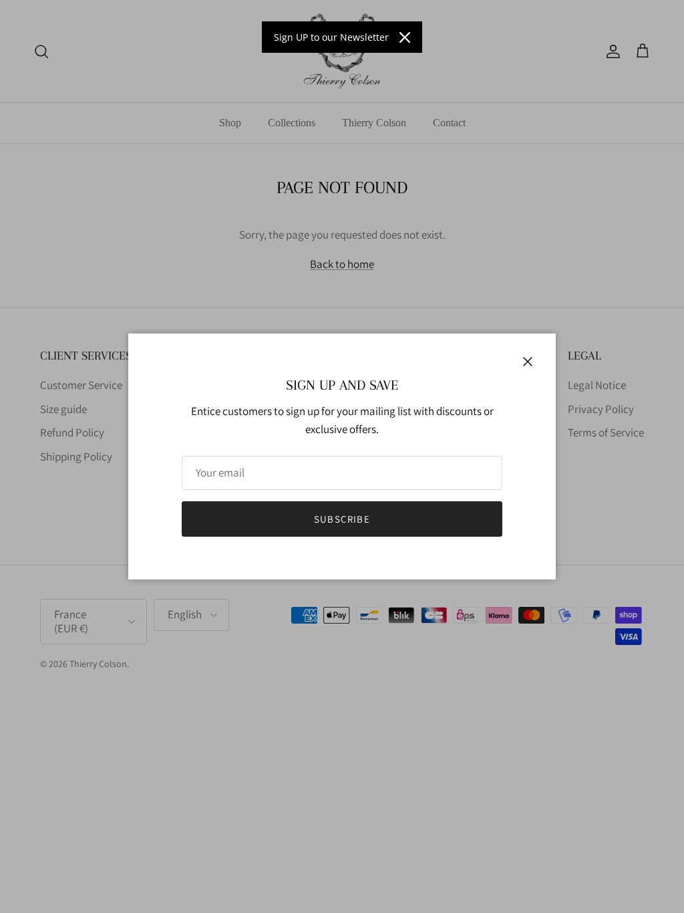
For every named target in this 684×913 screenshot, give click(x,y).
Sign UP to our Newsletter (331, 37)
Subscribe (342, 519)
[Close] (404, 37)
